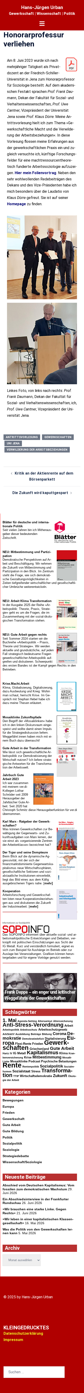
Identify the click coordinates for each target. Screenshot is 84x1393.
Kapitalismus (42, 1052)
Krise (28, 1057)
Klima (63, 1053)
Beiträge (36, 1034)
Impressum (13, 1340)
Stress (35, 1071)
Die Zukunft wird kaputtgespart (40, 493)
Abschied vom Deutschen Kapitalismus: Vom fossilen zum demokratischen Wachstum (38, 1187)
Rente (12, 1065)
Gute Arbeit (62, 1048)
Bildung (47, 1034)
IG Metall (19, 1053)
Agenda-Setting (27, 1021)
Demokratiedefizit (33, 1038)
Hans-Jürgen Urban (42, 7)
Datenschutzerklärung (23, 1333)
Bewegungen (13, 1100)
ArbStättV (8, 1034)
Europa (8, 1106)
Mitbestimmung (46, 1057)
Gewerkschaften (57, 437)
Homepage (16, 204)
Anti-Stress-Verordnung (33, 1025)
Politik (8, 1137)
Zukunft (60, 1076)
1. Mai (10, 1020)
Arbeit (68, 1025)
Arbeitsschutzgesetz (52, 1029)
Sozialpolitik (51, 1066)
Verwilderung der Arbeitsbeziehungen (37, 449)
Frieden (37, 1043)
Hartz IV (7, 1053)
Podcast (34, 1061)
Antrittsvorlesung (22, 437)
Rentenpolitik (30, 1066)
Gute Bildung (13, 1131)
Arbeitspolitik (11, 1029)
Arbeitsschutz (28, 1029)
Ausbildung (22, 1034)
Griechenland (39, 1049)
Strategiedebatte (16, 1156)
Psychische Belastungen (59, 1061)
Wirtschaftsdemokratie (36, 1076)
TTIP (16, 1076)
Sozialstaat (21, 1071)
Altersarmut (45, 1021)
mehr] (48, 883)
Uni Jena (13, 443)
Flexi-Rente (23, 1043)
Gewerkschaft (13, 1119)
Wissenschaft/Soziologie (22, 1162)
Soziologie (11, 1150)
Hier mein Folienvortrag (35, 173)
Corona (59, 1034)
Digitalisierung (55, 1038)
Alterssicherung (63, 1021)
